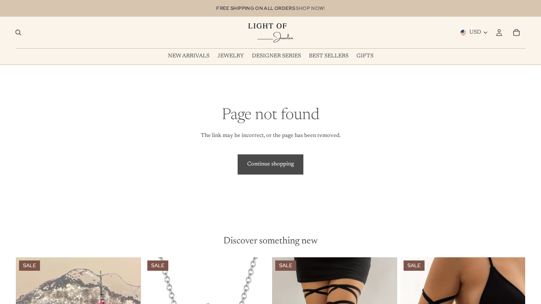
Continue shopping (270, 164)
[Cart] (516, 32)
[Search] (18, 32)
